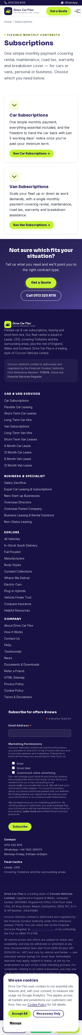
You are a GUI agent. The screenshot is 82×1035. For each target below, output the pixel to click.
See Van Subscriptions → (31, 225)
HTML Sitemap (14, 677)
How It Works (13, 632)
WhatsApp (71, 2)
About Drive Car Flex (18, 625)
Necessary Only (48, 1013)
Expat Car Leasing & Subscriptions (28, 489)
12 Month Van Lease (18, 465)
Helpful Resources (17, 610)
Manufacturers (14, 558)
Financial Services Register (25, 376)
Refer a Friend (14, 671)
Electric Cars (13, 584)
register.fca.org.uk (42, 929)
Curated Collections (18, 571)
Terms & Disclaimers (18, 697)
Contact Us (12, 638)
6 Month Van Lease (17, 459)
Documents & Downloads (21, 664)
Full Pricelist (12, 552)
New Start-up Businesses (22, 495)
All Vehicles (12, 539)
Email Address (20, 725)
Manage (15, 1023)
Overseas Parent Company (23, 508)
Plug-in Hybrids (15, 591)
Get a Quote (58, 11)
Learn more (29, 811)
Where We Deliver (17, 578)
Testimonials (12, 651)
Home (8, 21)
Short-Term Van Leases (20, 439)
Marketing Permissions (25, 743)
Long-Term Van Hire (18, 433)
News (8, 658)
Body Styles (12, 565)
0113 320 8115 (16, 2)
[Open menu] (76, 11)
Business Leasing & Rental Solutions (29, 515)
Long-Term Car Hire (18, 420)
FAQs (7, 645)
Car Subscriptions (16, 400)
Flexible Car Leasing (18, 407)
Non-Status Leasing (18, 521)
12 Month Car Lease (18, 452)
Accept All (19, 1013)
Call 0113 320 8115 (41, 295)
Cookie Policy (14, 690)
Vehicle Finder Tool (17, 597)
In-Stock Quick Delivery (20, 545)
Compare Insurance (17, 604)
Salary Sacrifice (15, 482)
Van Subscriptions (16, 426)
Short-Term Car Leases (20, 413)
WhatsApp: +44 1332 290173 (23, 849)
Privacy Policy (14, 684)
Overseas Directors (17, 502)
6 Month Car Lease (17, 446)
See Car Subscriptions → (31, 153)
